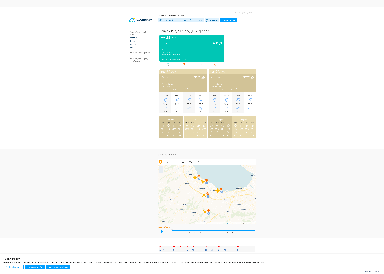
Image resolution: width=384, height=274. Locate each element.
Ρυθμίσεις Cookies (12, 267)
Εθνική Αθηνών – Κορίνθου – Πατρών (140, 33)
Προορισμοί (197, 20)
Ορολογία (162, 15)
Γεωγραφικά (168, 20)
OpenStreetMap (252, 223)
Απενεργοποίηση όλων (35, 267)
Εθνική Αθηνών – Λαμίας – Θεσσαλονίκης (139, 60)
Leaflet (203, 223)
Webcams (172, 15)
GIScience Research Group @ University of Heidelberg (226, 223)
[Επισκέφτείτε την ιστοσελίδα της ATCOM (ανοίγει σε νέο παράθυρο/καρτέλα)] (373, 271)
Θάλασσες (213, 20)
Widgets (181, 15)
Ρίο (131, 48)
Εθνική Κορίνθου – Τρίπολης (140, 53)
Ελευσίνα (133, 38)
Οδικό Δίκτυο (229, 20)
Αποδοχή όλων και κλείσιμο (58, 267)
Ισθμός (132, 41)
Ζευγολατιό (134, 44)
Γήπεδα (183, 20)
